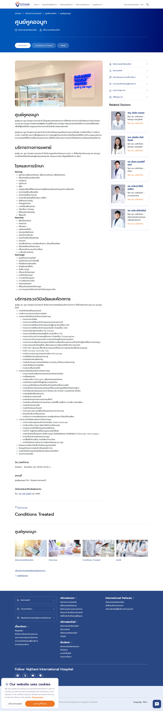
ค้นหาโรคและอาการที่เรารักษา (124, 77)
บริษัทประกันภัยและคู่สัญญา (71, 616)
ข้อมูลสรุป (19, 630)
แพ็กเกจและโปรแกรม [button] (82, 5)
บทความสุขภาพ (119, 90)
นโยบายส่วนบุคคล (15, 704)
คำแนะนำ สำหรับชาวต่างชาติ (71, 612)
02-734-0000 (25, 493)
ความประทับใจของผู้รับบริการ (124, 84)
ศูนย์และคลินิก (50, 13)
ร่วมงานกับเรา (65, 656)
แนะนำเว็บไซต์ (65, 653)
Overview (22, 45)
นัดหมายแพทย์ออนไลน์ (131, 5)
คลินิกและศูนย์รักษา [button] (66, 5)
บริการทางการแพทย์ (33, 13)
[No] (56, 678)
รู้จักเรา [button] (36, 5)
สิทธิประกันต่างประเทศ (114, 605)
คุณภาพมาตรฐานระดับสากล (26, 637)
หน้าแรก (18, 13)
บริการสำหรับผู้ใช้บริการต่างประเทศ (119, 609)
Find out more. (38, 697)
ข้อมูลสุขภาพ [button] (97, 5)
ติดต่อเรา (64, 650)
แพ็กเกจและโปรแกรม (68, 605)
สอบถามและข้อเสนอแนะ (69, 646)
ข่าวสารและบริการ (22, 644)
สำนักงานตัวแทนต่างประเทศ (26, 634)
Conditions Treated (44, 45)
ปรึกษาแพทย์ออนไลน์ (51, 30)
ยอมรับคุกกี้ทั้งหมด (40, 704)
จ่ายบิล (63, 636)
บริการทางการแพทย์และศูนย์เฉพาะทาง (30, 570)
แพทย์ (63, 45)
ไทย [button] (142, 5)
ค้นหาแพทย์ (117, 70)
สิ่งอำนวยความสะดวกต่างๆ (71, 609)
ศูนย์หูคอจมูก (22, 575)
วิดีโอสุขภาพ (118, 97)
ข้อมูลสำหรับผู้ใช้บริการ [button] (49, 5)
